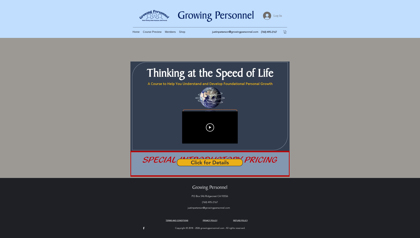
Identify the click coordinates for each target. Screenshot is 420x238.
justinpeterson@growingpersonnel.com (235, 31)
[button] (285, 32)
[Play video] (210, 127)
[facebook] (143, 228)
